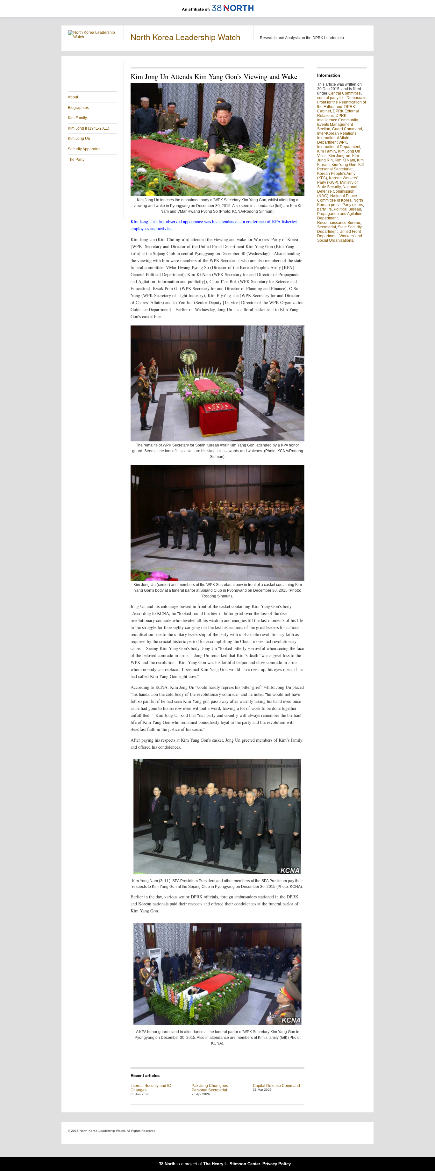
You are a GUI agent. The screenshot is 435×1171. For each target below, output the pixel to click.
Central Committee (344, 93)
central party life (331, 98)
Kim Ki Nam (345, 160)
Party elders (352, 205)
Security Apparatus (84, 149)
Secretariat (326, 227)
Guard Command (347, 129)
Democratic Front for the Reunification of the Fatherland (341, 102)
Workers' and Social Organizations (339, 238)
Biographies (78, 107)
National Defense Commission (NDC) (337, 191)
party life (324, 209)
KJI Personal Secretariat (340, 166)
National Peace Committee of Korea (337, 198)
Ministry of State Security (337, 184)
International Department (338, 147)
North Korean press (340, 202)
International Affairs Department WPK (333, 140)
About (73, 97)
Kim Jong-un (339, 156)
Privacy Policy (276, 1163)
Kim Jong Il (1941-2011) (88, 128)
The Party (76, 159)
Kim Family (77, 118)
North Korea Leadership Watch (185, 36)
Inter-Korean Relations (336, 133)
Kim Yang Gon (344, 164)
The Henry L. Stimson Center (231, 1163)
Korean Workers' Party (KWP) (337, 180)
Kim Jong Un (79, 138)
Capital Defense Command (276, 1085)
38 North (167, 1163)
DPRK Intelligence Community (337, 117)
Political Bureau (347, 209)
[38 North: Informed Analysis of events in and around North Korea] (217, 14)
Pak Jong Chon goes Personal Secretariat (210, 1087)
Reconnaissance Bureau (338, 222)
